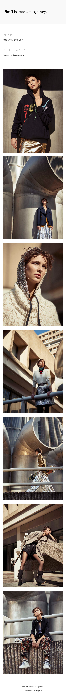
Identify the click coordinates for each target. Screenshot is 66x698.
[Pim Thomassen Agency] (25, 13)
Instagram (38, 690)
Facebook (28, 690)
